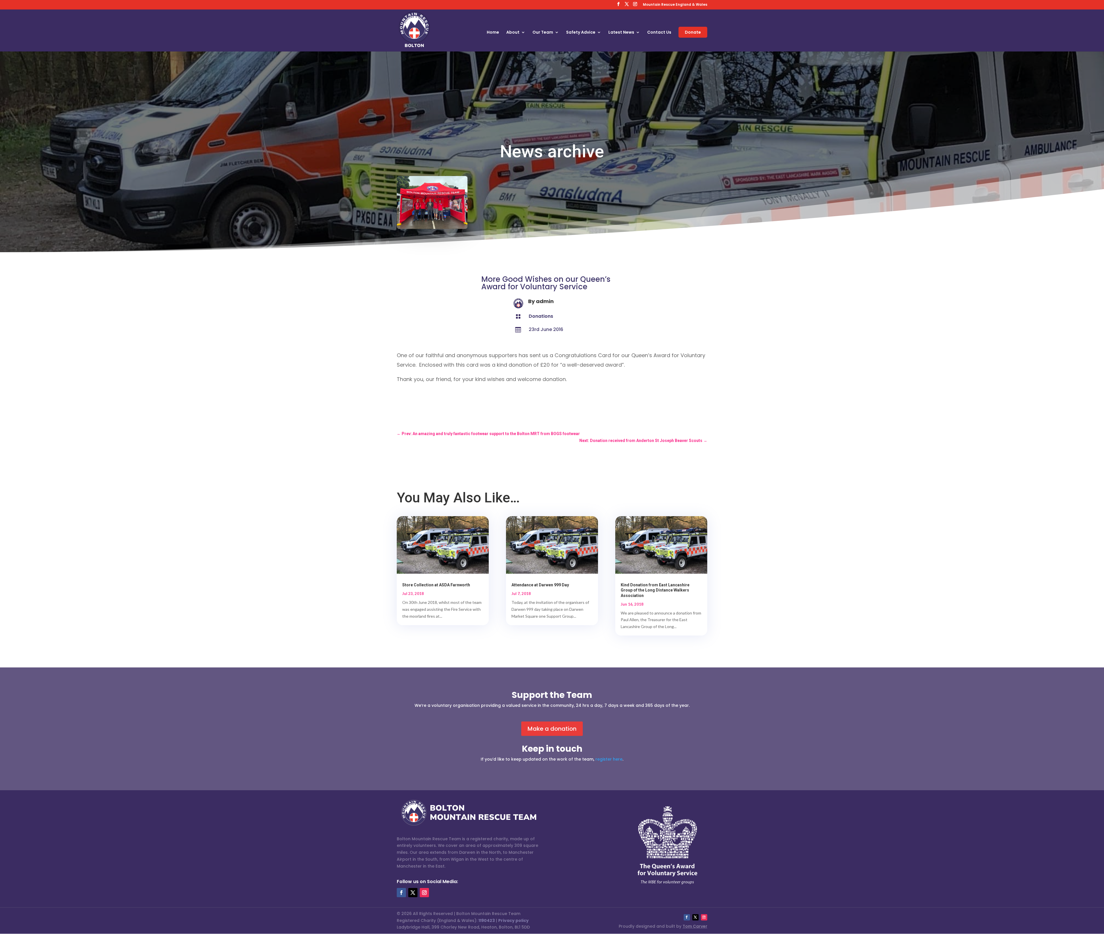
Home (493, 32)
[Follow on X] (412, 892)
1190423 (486, 920)
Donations (541, 316)
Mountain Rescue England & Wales (675, 5)
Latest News (621, 32)
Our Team (542, 32)
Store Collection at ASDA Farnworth (436, 585)
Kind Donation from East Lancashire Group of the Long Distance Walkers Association (655, 590)
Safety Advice (580, 32)
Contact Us (659, 32)
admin (545, 301)
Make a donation (552, 729)
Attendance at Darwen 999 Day (540, 585)
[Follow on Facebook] (401, 892)
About (513, 32)
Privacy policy (513, 920)
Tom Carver (695, 926)
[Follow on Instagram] (424, 892)
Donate (693, 32)
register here (608, 759)
